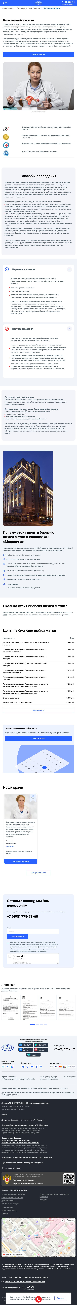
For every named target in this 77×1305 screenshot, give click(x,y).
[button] (3, 3)
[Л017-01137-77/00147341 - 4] (66, 1007)
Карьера (5, 1213)
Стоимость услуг (69, 1077)
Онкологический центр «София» (13, 1194)
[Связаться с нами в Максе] (12, 1066)
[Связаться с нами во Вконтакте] (7, 1066)
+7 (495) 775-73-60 (22, 916)
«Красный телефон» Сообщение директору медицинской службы (18, 1078)
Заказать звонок (38, 55)
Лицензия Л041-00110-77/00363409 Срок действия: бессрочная (25, 1103)
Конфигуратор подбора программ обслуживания (49, 1078)
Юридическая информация (12, 1138)
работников (23, 1133)
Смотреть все (38, 710)
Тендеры (43, 1199)
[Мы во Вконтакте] (40, 1066)
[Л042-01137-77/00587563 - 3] (48, 1007)
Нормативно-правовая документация (16, 1140)
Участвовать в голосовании (23, 1180)
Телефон (9, 928)
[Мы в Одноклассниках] (36, 1066)
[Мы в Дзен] (27, 1066)
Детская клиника (8, 1200)
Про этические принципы (11, 1168)
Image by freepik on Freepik (39, 111)
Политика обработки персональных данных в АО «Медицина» (25, 1125)
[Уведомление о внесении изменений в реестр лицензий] (10, 1007)
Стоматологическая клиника (12, 1197)
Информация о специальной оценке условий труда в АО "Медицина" (27, 1157)
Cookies (28, 1297)
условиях (25, 949)
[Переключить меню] (6, 3)
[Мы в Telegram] (23, 1066)
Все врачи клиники (38, 873)
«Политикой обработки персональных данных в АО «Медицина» (28, 951)
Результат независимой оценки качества (28, 1183)
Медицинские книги (9, 1210)
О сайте (4, 1115)
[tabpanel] (20, 829)
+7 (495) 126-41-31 (68, 2)
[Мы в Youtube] (32, 1066)
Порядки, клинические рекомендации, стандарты (20, 1142)
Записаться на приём (21, 861)
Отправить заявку (17, 936)
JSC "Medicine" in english (10, 1204)
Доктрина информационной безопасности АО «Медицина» (23, 1120)
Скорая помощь (8, 1207)
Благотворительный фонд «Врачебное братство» (54, 1195)
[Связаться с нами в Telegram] (3, 1066)
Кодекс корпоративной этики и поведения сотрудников (22, 1163)
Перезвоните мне (67, 4)
